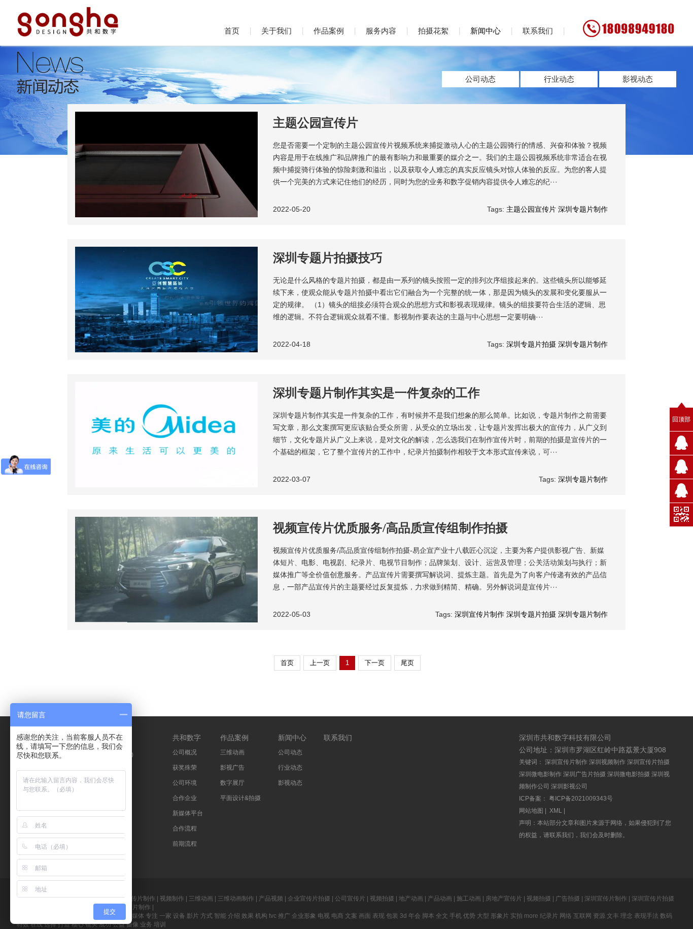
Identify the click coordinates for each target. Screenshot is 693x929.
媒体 (138, 915)
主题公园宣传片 (315, 122)
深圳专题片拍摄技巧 (328, 257)
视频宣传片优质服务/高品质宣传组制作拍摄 (390, 528)
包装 (392, 915)
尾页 (407, 663)
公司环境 (184, 782)
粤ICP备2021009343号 (581, 798)
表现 (378, 915)
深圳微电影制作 (540, 774)
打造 (64, 924)
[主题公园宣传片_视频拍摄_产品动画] (67, 19)
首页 (231, 30)
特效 (23, 924)
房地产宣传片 (504, 898)
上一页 (320, 663)
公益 (119, 924)
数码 (666, 915)
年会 (414, 915)
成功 (106, 924)
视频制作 (172, 898)
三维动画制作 (236, 898)
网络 (566, 915)
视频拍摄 (382, 898)
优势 (469, 915)
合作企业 (184, 798)
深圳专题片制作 (583, 209)
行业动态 (559, 79)
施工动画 (469, 898)
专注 (152, 915)
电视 (324, 915)
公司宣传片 (350, 898)
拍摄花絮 (433, 30)
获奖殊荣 (184, 767)
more (531, 915)
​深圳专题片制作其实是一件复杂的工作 (376, 393)
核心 (78, 924)
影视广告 (232, 767)
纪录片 (549, 915)
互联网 (582, 915)
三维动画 (232, 752)
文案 (351, 915)
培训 (160, 924)
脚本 (428, 915)
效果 (247, 915)
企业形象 (304, 915)
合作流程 (184, 828)
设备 (179, 915)
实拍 (516, 915)
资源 (599, 915)
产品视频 (271, 898)
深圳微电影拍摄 (628, 774)
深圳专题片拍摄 (531, 344)
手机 (455, 915)
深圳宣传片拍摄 (648, 762)
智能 (220, 915)
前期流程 (184, 843)
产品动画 (440, 898)
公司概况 (184, 752)
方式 (206, 915)
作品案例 (329, 30)
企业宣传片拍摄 (309, 898)
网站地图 (531, 810)
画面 (365, 915)
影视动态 (637, 79)
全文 (442, 915)
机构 (261, 915)
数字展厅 (232, 782)
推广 (284, 915)
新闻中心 (485, 30)
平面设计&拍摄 (240, 798)
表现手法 (646, 915)
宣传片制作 (140, 898)
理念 (626, 915)
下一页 (375, 663)
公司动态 (480, 79)
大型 (483, 915)
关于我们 (276, 30)
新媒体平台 (187, 813)
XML (555, 810)
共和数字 (186, 738)
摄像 (132, 924)
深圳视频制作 (607, 762)
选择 (50, 924)
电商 (337, 915)
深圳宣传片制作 (479, 614)
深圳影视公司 (569, 786)
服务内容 (381, 30)
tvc (272, 915)
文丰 (613, 915)
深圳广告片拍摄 (584, 774)
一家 (165, 915)
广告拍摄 (568, 898)
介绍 (234, 915)
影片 (193, 915)
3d (403, 915)
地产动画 (411, 898)
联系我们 (538, 30)
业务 (146, 924)
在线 (36, 924)
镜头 (91, 924)
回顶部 (681, 419)
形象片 (500, 915)
